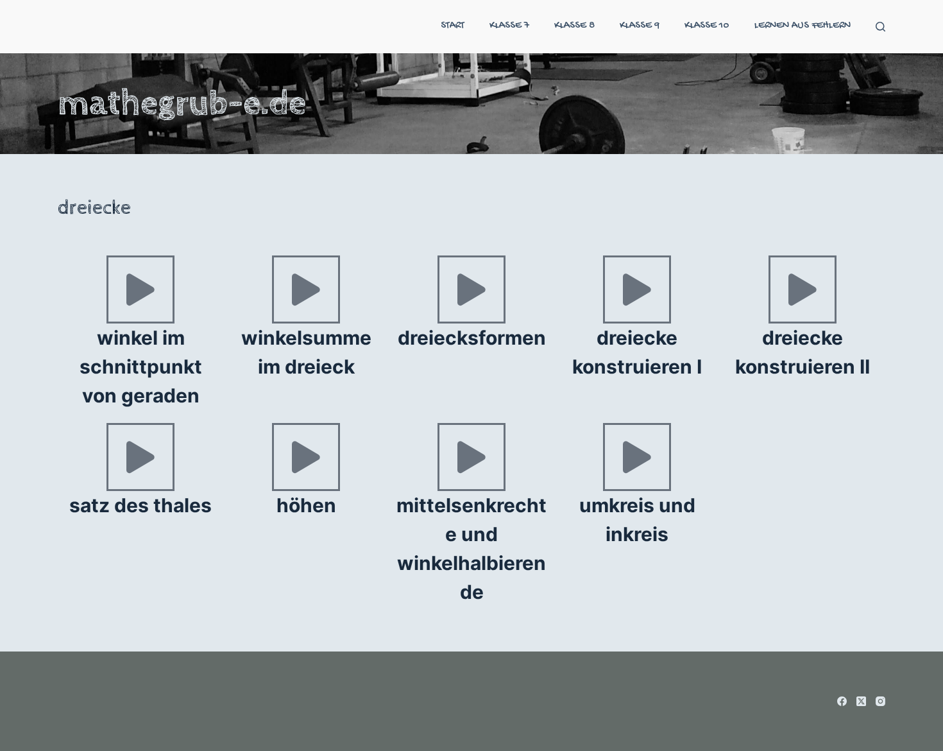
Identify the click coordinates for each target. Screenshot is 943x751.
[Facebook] (842, 701)
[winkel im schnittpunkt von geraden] (140, 289)
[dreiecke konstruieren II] (803, 289)
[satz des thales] (140, 457)
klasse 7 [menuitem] (509, 26)
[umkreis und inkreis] (637, 457)
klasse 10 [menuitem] (706, 26)
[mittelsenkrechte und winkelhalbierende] (471, 457)
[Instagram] (880, 701)
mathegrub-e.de (182, 103)
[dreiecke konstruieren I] (637, 289)
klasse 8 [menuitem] (574, 26)
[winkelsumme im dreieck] (306, 289)
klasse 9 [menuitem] (639, 26)
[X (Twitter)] (861, 701)
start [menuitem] (452, 26)
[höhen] (306, 457)
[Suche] (880, 26)
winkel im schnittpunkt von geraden (141, 366)
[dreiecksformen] (471, 289)
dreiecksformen (472, 337)
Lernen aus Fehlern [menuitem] (802, 26)
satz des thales (140, 505)
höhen (306, 505)
